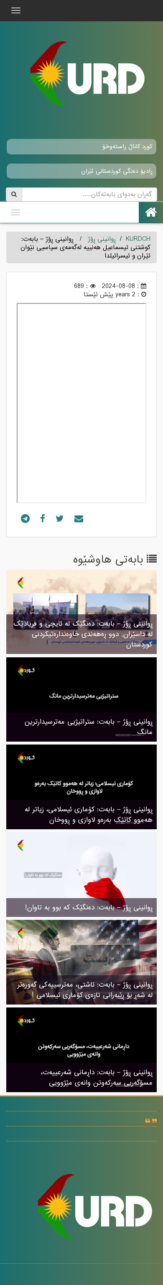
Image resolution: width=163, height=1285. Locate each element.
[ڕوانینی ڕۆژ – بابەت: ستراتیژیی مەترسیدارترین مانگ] (81, 700)
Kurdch (138, 239)
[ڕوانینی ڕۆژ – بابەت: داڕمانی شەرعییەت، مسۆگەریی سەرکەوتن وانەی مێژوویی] (81, 1051)
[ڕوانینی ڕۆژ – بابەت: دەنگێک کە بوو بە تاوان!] (81, 876)
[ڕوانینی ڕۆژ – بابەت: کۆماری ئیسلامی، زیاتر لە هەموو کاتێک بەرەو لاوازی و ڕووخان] (81, 788)
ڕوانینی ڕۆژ (102, 239)
